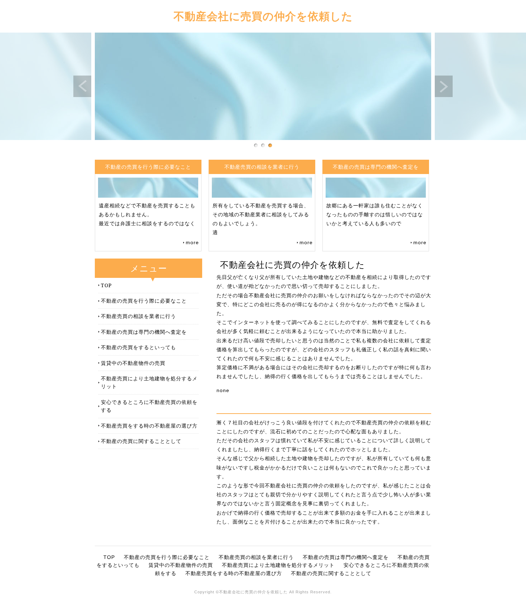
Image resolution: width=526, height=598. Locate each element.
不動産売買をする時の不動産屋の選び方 (149, 425)
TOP (106, 285)
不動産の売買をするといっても (138, 347)
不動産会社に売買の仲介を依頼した (263, 16)
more (192, 242)
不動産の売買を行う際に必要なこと (144, 300)
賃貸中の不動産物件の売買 (133, 363)
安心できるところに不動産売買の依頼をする (149, 406)
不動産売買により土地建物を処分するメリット (149, 382)
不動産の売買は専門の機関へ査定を (144, 331)
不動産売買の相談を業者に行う (138, 316)
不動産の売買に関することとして (141, 441)
